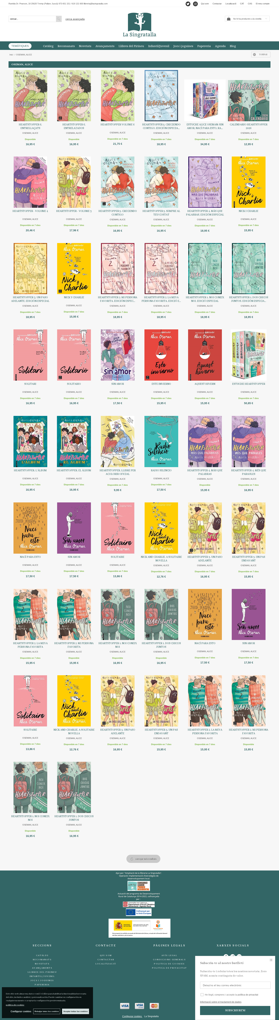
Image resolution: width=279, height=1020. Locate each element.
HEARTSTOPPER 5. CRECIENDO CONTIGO (118, 212)
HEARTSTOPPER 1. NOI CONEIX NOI (118, 645)
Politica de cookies (169, 964)
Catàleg (48, 46)
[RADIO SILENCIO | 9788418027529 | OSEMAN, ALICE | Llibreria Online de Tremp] (161, 441)
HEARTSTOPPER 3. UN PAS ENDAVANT (248, 558)
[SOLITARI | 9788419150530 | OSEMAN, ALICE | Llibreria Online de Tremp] (30, 355)
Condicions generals (169, 959)
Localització (230, 3)
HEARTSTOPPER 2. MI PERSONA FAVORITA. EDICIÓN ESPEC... (117, 299)
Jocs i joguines (183, 46)
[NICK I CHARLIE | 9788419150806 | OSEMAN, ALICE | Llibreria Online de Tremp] (248, 182)
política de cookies (15, 1005)
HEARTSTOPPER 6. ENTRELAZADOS (74, 126)
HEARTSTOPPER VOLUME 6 (118, 124)
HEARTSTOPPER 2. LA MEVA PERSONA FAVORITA (30, 645)
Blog (233, 46)
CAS (250, 3)
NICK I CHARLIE (248, 211)
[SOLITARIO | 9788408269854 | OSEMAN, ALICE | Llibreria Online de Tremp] (74, 355)
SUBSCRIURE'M (235, 1010)
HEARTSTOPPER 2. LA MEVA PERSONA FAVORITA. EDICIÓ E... (161, 299)
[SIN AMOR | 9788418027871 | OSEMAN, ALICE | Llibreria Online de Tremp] (117, 355)
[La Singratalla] (139, 25)
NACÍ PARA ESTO (30, 557)
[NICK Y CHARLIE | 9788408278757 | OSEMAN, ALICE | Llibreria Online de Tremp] (74, 268)
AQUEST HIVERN (205, 384)
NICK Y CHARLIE (74, 297)
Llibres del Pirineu (131, 46)
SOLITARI (30, 384)
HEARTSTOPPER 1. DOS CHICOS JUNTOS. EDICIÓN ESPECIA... (248, 299)
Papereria (204, 46)
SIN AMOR (117, 384)
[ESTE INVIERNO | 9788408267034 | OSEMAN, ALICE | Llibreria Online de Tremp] (161, 355)
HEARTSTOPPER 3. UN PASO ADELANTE (205, 558)
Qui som (205, 3)
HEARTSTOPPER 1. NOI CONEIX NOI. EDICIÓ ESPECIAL (205, 299)
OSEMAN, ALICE (30, 133)
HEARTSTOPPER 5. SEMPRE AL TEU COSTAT (161, 212)
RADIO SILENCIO (161, 470)
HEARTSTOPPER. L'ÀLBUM (30, 470)
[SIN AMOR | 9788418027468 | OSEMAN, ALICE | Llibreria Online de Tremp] (74, 528)
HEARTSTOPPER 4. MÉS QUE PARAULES (248, 472)
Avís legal (169, 955)
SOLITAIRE (117, 557)
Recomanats (66, 46)
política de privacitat (248, 994)
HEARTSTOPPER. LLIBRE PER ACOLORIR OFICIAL (118, 472)
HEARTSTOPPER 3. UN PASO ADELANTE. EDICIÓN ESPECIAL (30, 299)
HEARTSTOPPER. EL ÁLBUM (74, 470)
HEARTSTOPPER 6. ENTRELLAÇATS (30, 126)
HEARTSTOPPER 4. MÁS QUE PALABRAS (204, 472)
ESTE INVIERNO (161, 384)
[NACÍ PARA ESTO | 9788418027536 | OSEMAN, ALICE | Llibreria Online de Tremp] (30, 528)
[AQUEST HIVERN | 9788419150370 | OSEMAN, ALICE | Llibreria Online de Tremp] (205, 355)
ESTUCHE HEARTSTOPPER (248, 384)
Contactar (217, 3)
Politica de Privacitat (169, 968)
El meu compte (263, 3)
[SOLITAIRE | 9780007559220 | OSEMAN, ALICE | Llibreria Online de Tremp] (117, 528)
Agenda (220, 46)
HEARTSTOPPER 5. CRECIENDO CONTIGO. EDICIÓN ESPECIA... (161, 126)
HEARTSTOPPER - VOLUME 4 (30, 211)
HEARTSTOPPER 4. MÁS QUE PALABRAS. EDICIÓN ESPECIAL (205, 212)
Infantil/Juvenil (158, 46)
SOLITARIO (74, 384)
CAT (242, 3)
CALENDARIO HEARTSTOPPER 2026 (248, 126)
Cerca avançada (75, 18)
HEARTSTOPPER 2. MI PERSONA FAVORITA (74, 645)
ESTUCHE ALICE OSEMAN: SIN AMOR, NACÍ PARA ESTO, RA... (205, 126)
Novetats (85, 46)
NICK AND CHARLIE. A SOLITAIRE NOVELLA (161, 558)
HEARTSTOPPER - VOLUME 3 (74, 211)
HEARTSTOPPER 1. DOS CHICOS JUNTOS (161, 645)
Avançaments (104, 46)
